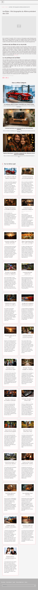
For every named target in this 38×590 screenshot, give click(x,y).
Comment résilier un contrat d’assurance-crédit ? (28, 337)
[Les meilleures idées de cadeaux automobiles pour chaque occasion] (19, 94)
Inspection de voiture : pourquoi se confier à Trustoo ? (10, 305)
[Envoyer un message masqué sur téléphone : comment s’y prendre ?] (10, 266)
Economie (3, 582)
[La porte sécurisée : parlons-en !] (27, 266)
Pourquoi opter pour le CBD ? (10, 336)
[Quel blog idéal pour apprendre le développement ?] (10, 487)
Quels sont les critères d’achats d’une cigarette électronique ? (10, 431)
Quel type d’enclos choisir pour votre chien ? (27, 431)
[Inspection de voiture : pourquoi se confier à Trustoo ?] (10, 297)
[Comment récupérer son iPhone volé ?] (27, 393)
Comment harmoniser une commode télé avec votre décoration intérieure (19, 129)
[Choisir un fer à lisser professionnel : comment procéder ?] (27, 456)
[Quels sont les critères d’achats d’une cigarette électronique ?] (10, 424)
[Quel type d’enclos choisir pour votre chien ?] (27, 424)
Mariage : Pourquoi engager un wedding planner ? (27, 369)
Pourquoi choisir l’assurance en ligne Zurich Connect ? (10, 369)
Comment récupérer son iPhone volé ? (28, 399)
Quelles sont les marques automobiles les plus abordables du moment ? (10, 528)
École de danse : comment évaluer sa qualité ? (10, 558)
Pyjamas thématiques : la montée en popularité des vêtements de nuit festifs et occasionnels (19, 154)
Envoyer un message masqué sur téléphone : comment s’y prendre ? (10, 274)
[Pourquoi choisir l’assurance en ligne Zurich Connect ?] (10, 362)
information (16, 55)
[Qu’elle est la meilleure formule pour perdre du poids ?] (27, 297)
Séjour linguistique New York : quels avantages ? (28, 242)
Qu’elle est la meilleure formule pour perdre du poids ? (27, 305)
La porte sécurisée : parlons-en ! (27, 273)
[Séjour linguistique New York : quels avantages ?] (27, 235)
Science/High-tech (20, 582)
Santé (14, 582)
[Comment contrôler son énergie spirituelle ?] (10, 235)
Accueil (3, 7)
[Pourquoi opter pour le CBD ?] (10, 330)
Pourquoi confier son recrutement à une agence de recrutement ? (27, 528)
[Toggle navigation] (2, 2)
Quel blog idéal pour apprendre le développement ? (10, 494)
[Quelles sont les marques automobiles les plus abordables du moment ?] (10, 519)
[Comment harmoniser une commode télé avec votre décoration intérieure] (19, 118)
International (9, 582)
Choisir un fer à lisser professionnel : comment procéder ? (28, 463)
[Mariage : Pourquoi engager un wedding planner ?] (27, 362)
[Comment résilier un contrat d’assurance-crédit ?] (27, 330)
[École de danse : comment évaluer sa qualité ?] (10, 550)
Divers (6, 7)
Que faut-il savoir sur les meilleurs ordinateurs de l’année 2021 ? (10, 400)
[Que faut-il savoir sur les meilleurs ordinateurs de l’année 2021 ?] (10, 393)
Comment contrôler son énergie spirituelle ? (10, 242)
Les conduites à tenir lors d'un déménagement (27, 494)
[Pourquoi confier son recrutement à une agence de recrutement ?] (27, 519)
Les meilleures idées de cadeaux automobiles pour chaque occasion (19, 104)
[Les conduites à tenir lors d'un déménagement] (27, 487)
